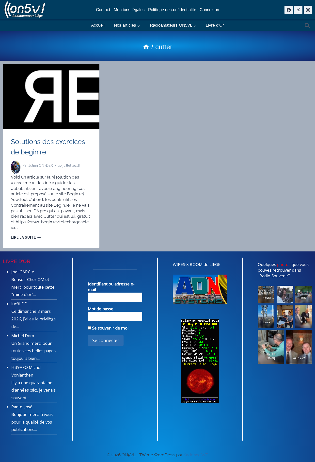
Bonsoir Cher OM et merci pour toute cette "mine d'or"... (33, 287)
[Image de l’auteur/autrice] (15, 165)
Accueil (98, 25)
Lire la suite (26, 237)
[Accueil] (146, 47)
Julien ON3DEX (41, 165)
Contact (103, 9)
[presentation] (51, 96)
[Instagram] (308, 10)
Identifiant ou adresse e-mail (111, 286)
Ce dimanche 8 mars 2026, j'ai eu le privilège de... (33, 318)
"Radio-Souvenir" (274, 276)
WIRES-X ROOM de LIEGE (196, 264)
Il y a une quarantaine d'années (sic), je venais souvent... (33, 390)
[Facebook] (288, 10)
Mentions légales (129, 9)
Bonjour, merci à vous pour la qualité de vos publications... (32, 422)
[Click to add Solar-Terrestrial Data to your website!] (200, 361)
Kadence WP (195, 454)
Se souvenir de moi (109, 328)
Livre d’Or (215, 25)
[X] (298, 10)
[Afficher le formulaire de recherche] (307, 25)
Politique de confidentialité (172, 9)
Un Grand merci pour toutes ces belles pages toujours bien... (33, 350)
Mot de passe (100, 309)
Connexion (209, 9)
